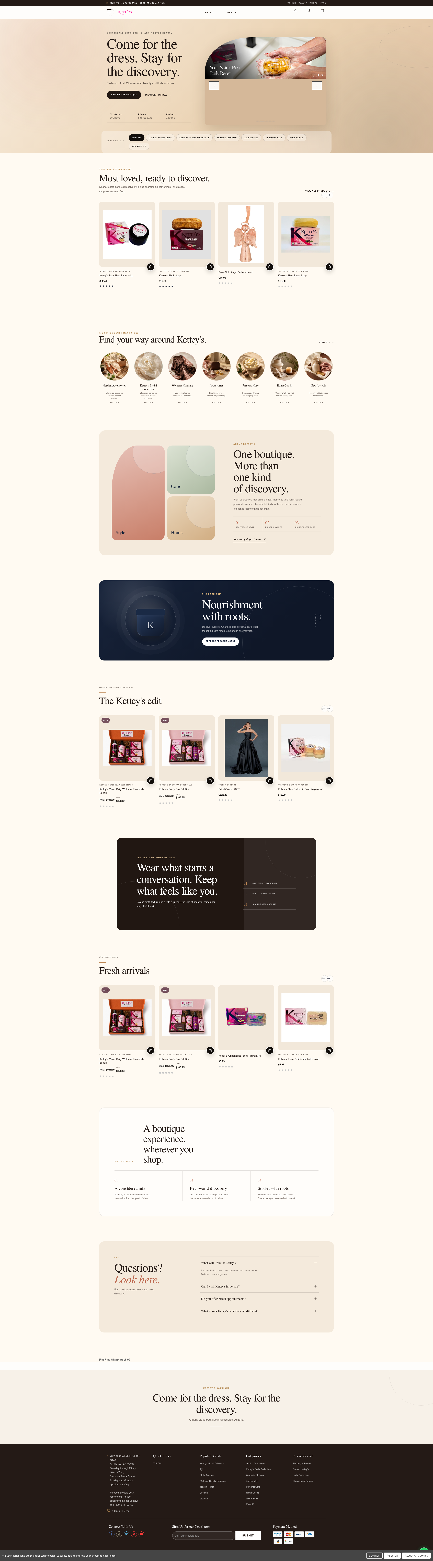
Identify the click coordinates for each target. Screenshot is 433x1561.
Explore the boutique (124, 95)
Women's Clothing (227, 137)
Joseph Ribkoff (207, 1486)
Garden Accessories (160, 137)
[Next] (317, 85)
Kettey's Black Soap (170, 275)
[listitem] (114, 378)
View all (326, 342)
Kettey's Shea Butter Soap (292, 275)
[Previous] (214, 85)
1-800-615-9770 (120, 1510)
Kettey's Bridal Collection (194, 137)
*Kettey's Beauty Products (213, 1481)
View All (204, 1498)
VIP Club (232, 12)
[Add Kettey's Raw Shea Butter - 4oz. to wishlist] (152, 215)
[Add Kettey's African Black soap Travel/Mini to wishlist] (271, 998)
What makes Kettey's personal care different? (229, 1311)
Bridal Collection (301, 1475)
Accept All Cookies (416, 1555)
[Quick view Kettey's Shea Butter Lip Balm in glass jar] (330, 721)
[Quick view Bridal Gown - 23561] (271, 721)
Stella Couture (207, 1475)
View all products (319, 190)
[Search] (308, 12)
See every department (249, 539)
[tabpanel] (265, 58)
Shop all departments (303, 1481)
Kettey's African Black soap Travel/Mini (240, 1055)
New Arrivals (139, 146)
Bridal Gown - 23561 (230, 789)
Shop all (136, 137)
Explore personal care (220, 641)
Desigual (204, 1492)
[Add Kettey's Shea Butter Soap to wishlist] (330, 215)
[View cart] (322, 12)
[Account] (294, 12)
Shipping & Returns (302, 1463)
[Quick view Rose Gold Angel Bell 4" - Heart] (271, 207)
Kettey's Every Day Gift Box (174, 789)
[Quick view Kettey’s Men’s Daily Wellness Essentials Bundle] (152, 721)
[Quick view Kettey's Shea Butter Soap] (330, 207)
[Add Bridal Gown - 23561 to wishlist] (271, 728)
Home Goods (296, 137)
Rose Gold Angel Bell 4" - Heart (235, 272)
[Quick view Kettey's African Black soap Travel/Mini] (271, 990)
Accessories (251, 137)
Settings (374, 1555)
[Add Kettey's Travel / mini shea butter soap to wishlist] (330, 998)
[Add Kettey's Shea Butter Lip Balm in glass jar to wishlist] (330, 728)
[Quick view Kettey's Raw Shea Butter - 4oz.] (152, 207)
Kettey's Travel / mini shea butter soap (298, 1059)
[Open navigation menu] (110, 12)
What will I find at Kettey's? (219, 1263)
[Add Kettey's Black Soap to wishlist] (211, 215)
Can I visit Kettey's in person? (220, 1286)
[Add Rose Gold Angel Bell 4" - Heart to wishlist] (271, 215)
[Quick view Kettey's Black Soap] (211, 207)
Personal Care (274, 137)
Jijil (201, 1469)
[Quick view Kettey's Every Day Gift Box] (211, 721)
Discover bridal (158, 94)
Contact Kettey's (301, 1469)
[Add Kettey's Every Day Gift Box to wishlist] (211, 728)
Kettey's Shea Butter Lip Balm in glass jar (300, 789)
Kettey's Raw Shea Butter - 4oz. (116, 275)
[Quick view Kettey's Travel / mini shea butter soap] (330, 990)
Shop (208, 12)
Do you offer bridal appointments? (223, 1298)
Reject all (392, 1555)
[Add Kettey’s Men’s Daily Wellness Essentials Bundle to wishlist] (152, 728)
